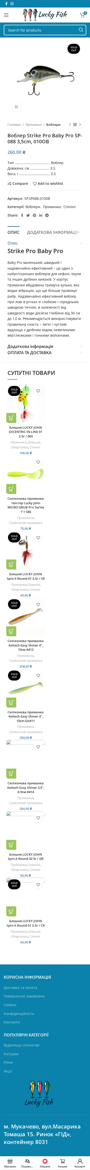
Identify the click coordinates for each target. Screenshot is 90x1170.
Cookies (10, 1004)
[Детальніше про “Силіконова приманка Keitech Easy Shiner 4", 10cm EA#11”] (11, 703)
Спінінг (70, 206)
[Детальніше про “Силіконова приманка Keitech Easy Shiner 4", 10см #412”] (11, 631)
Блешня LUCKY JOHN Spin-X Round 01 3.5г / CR (25, 923)
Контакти (12, 1022)
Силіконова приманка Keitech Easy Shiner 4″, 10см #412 (26, 645)
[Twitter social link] (28, 215)
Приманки (33, 124)
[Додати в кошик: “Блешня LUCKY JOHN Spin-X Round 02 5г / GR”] (11, 845)
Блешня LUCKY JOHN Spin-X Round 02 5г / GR (26, 856)
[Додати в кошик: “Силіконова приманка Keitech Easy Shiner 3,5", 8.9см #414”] (11, 774)
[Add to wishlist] (38, 391)
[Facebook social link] (6, 4)
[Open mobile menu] (6, 15)
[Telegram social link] (47, 215)
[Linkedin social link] (41, 215)
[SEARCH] (81, 30)
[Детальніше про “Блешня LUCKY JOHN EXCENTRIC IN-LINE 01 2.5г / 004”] (11, 418)
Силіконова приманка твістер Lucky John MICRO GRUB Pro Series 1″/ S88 (26, 505)
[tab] (14, 232)
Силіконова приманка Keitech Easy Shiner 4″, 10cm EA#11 (26, 716)
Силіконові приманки (25, 523)
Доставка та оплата (20, 987)
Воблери (53, 124)
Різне (8, 1062)
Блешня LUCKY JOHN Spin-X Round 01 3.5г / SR (26, 576)
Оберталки (19, 447)
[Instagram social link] (12, 4)
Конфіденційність (19, 1013)
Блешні (34, 442)
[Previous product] (70, 124)
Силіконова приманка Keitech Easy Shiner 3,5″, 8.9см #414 (25, 787)
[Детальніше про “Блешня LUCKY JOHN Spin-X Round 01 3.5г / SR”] (11, 564)
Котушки (11, 1053)
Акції (8, 1071)
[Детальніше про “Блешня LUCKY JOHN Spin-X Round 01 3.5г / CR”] (11, 911)
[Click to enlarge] (16, 107)
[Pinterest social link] (34, 215)
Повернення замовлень (24, 996)
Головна (14, 124)
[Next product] (80, 124)
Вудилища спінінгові (22, 1045)
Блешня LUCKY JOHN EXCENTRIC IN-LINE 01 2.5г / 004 (25, 431)
